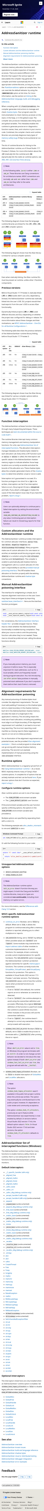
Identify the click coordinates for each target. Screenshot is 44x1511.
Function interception (10, 48)
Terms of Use (6, 1508)
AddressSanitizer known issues (14, 1447)
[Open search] (35, 22)
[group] (22, 206)
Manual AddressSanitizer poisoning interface (18, 53)
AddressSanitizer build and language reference (20, 1450)
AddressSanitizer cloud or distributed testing (19, 1456)
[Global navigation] (2, 22)
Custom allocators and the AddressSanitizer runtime (21, 51)
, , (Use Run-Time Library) (16, 160)
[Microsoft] (22, 22)
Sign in (40, 22)
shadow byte (30, 576)
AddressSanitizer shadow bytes (14, 1453)
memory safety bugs (10, 138)
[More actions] (40, 27)
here (34, 777)
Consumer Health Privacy (28, 1505)
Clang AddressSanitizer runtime (17, 769)
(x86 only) (16, 1195)
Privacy (13, 1505)
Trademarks (17, 1508)
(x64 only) (17, 1172)
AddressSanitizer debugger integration (17, 1459)
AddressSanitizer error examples (14, 1462)
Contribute (5, 1505)
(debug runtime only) (18, 1192)
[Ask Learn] (37, 27)
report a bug (14, 496)
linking (29, 96)
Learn (4, 27)
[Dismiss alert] (40, 3)
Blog (29, 1502)
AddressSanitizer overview (12, 1444)
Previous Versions (19, 1502)
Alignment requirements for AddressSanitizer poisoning (22, 56)
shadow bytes (12, 112)
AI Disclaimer (6, 1502)
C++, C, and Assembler (16, 27)
